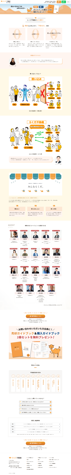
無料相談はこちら (36, 316)
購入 (39, 459)
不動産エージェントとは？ (42, 457)
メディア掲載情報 (52, 463)
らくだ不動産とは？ (30, 457)
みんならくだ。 (52, 461)
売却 (27, 459)
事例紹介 (28, 463)
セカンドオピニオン (30, 461)
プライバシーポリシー (53, 467)
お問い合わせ (40, 467)
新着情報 (39, 463)
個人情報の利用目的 (30, 469)
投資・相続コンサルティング (54, 459)
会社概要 (28, 467)
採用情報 (51, 465)
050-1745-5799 (51, 1)
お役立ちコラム (29, 465)
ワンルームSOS (40, 461)
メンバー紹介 (52, 457)
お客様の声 (40, 465)
